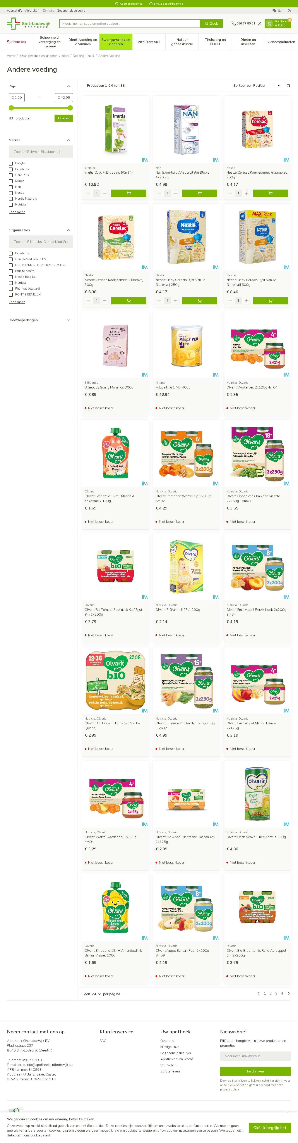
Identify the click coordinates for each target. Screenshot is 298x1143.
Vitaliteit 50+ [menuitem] (151, 43)
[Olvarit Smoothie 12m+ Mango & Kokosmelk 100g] (115, 453)
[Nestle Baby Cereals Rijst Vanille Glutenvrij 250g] (186, 237)
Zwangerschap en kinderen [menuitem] (116, 42)
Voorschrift (14, 11)
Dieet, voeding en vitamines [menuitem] (84, 42)
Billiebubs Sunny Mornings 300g (109, 387)
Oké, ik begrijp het (269, 1127)
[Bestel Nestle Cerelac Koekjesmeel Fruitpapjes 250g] (270, 193)
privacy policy (229, 1089)
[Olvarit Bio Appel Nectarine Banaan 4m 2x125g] (186, 793)
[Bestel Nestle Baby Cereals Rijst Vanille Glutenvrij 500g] (270, 300)
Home (11, 56)
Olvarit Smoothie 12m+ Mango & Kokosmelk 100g (110, 498)
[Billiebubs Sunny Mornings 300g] (115, 344)
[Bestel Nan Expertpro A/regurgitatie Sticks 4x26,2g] (199, 193)
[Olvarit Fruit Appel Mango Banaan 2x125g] (257, 680)
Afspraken (32, 11)
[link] (259, 993)
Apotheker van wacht (176, 1059)
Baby (65, 56)
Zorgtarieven (170, 1071)
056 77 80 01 (33, 1060)
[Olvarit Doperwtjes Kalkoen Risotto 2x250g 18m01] (257, 453)
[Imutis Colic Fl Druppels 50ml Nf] (115, 129)
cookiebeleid (40, 1135)
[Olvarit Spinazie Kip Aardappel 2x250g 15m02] (186, 680)
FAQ (103, 1040)
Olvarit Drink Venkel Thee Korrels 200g (256, 837)
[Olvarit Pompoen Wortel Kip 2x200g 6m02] (186, 453)
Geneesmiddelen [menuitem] (283, 43)
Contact (48, 11)
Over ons (167, 1040)
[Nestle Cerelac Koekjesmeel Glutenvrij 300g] (115, 237)
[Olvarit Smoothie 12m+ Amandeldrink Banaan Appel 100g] (115, 907)
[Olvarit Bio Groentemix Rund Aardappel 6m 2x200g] (257, 907)
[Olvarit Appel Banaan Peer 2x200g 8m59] (186, 907)
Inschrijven (255, 1071)
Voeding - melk (83, 56)
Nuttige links (169, 1047)
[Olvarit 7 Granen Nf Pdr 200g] (186, 566)
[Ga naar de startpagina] (29, 23)
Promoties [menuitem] (19, 42)
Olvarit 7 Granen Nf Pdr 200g (178, 609)
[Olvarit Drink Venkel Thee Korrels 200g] (257, 793)
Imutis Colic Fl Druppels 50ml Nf (109, 172)
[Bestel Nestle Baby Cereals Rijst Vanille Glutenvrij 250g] (199, 300)
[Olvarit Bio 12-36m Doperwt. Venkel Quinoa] (115, 680)
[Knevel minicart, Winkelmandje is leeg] (269, 24)
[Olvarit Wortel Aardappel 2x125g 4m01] (115, 793)
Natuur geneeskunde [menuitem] (185, 42)
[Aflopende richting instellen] (288, 85)
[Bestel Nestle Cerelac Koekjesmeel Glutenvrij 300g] (128, 300)
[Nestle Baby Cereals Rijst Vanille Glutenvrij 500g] (257, 237)
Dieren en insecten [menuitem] (252, 42)
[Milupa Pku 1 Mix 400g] (186, 344)
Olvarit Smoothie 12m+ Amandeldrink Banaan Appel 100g (113, 953)
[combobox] (129, 23)
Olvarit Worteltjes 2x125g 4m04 (251, 387)
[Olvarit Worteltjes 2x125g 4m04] (257, 344)
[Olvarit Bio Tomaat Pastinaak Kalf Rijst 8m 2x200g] (115, 566)
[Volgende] (288, 993)
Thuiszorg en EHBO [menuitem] (218, 42)
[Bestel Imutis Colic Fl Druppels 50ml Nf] (128, 193)
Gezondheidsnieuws (71, 11)
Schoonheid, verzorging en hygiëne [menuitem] (52, 42)
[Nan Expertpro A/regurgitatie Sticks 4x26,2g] (186, 129)
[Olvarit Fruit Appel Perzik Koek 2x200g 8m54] (257, 566)
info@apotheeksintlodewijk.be (50, 1064)
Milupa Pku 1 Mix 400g (173, 387)
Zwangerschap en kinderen (38, 56)
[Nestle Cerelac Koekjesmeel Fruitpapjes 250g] (257, 129)
